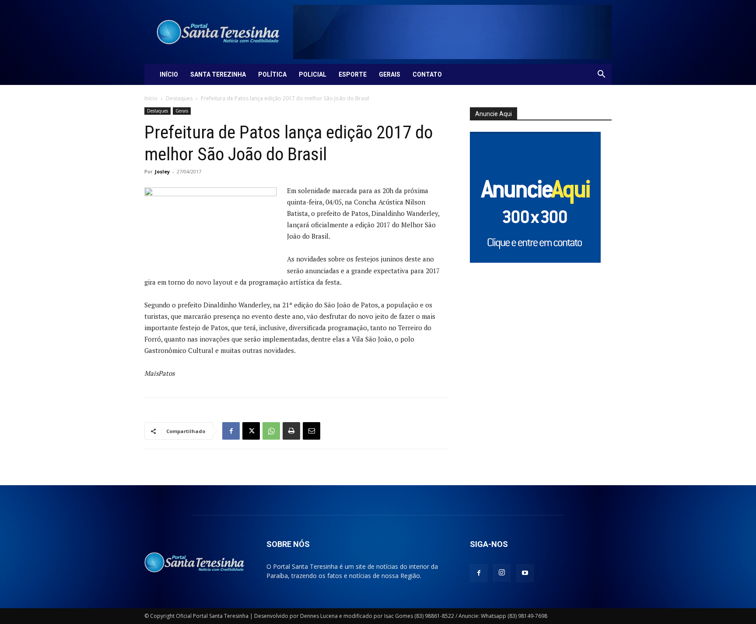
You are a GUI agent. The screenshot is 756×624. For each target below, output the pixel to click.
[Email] (311, 431)
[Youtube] (525, 573)
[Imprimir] (291, 431)
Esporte (353, 74)
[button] (601, 75)
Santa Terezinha (218, 74)
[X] (251, 431)
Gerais (389, 74)
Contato (427, 74)
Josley (162, 171)
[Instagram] (502, 573)
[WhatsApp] (271, 431)
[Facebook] (231, 431)
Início (169, 74)
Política (272, 74)
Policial (312, 74)
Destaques (179, 98)
